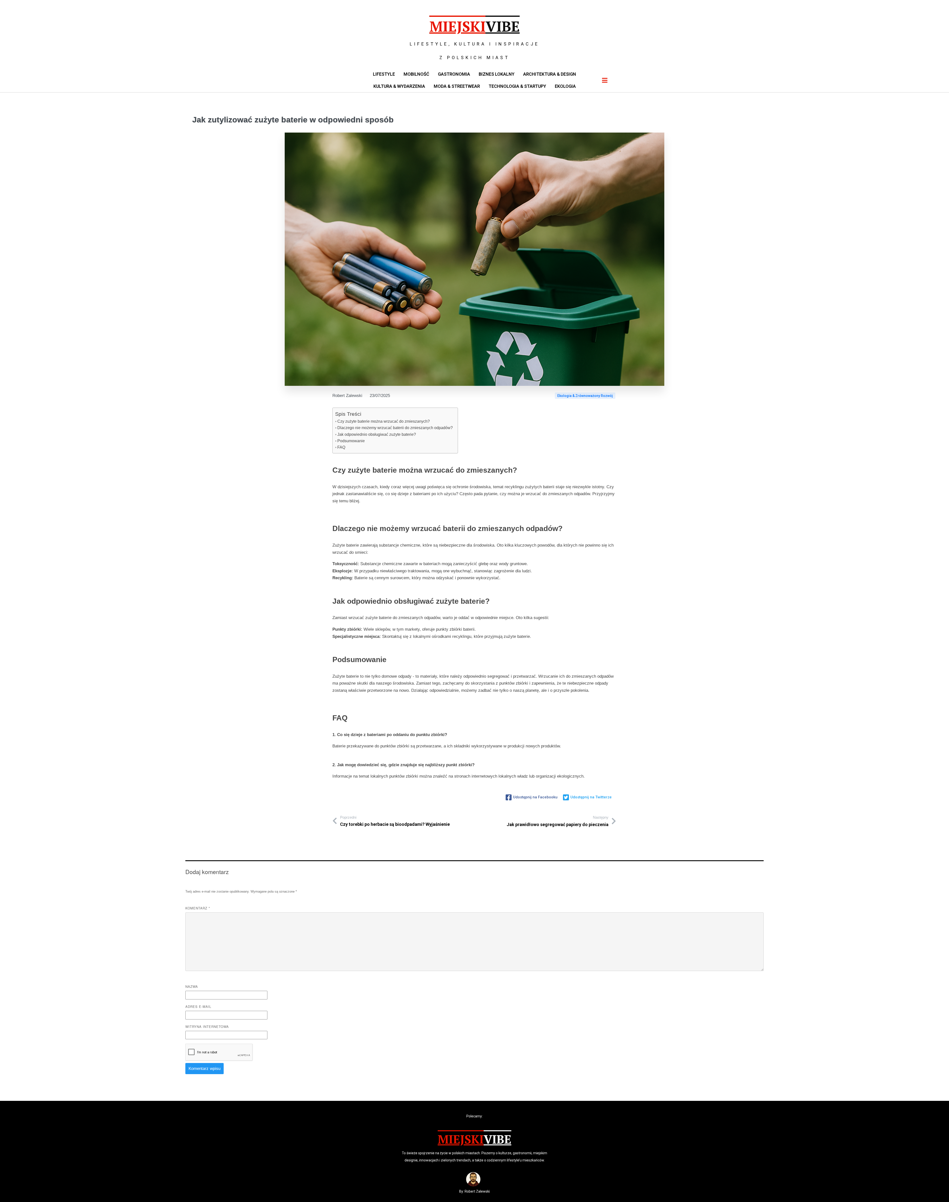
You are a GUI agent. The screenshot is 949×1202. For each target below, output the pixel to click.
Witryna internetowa (207, 1026)
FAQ (341, 447)
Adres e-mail (198, 1006)
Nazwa (191, 986)
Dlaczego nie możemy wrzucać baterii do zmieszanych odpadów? (395, 428)
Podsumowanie (351, 441)
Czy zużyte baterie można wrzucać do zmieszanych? (383, 421)
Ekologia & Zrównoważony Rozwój (585, 396)
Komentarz (197, 908)
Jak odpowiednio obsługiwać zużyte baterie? (376, 434)
